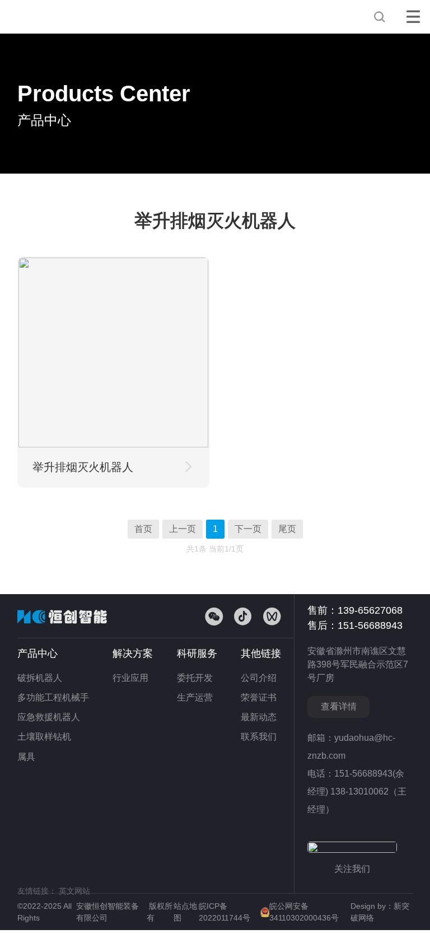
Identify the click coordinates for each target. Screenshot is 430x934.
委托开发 (195, 678)
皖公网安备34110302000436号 (304, 912)
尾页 (287, 529)
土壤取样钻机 (44, 736)
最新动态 (259, 717)
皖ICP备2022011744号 (226, 912)
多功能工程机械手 (53, 697)
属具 (26, 757)
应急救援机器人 (48, 717)
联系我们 (259, 736)
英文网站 (74, 890)
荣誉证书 (259, 697)
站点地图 (185, 912)
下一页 (248, 529)
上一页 (182, 529)
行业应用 (130, 678)
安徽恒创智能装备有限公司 (56, 17)
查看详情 (339, 706)
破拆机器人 (39, 678)
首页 (143, 529)
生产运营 (195, 697)
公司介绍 (259, 678)
